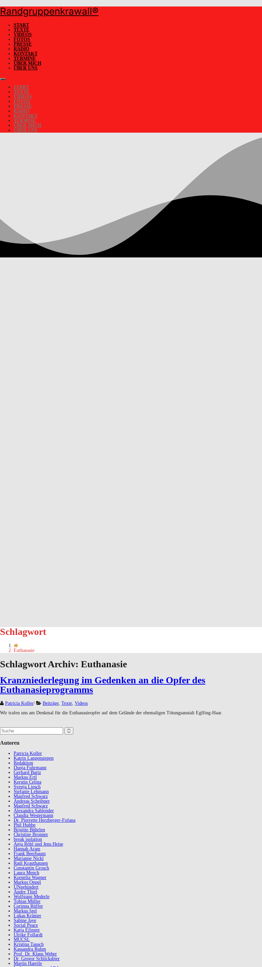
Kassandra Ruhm (30, 949)
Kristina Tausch (29, 944)
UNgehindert (26, 887)
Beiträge (51, 703)
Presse (23, 44)
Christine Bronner (31, 834)
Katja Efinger (27, 930)
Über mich (27, 63)
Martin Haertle (28, 963)
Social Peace (26, 925)
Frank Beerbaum (30, 853)
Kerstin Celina (27, 782)
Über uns (26, 68)
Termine (25, 58)
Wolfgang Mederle (31, 896)
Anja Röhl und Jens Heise (38, 844)
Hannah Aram (27, 848)
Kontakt (26, 53)
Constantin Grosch (31, 868)
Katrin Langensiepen (34, 758)
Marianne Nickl (29, 858)
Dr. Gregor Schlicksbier (37, 958)
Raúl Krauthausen (31, 863)
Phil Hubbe (24, 825)
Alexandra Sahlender (34, 810)
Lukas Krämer (27, 915)
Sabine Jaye (25, 920)
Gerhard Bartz (27, 772)
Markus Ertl (25, 777)
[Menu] (2, 79)
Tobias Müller (27, 901)
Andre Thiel (25, 891)
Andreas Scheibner (32, 801)
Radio (21, 48)
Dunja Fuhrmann (30, 767)
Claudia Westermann (33, 815)
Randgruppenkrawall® (49, 11)
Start (21, 25)
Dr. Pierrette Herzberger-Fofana (44, 820)
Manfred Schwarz (31, 796)
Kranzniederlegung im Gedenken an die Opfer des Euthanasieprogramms (102, 685)
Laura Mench (26, 872)
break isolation (28, 839)
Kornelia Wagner (30, 877)
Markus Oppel (27, 882)
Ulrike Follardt (28, 934)
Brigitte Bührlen (29, 829)
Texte (21, 29)
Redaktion (23, 762)
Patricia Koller (19, 703)
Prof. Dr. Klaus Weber (35, 953)
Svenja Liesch (27, 786)
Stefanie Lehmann (31, 791)
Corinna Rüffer (28, 906)
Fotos (22, 39)
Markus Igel (25, 910)
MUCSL (22, 939)
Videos (23, 34)
